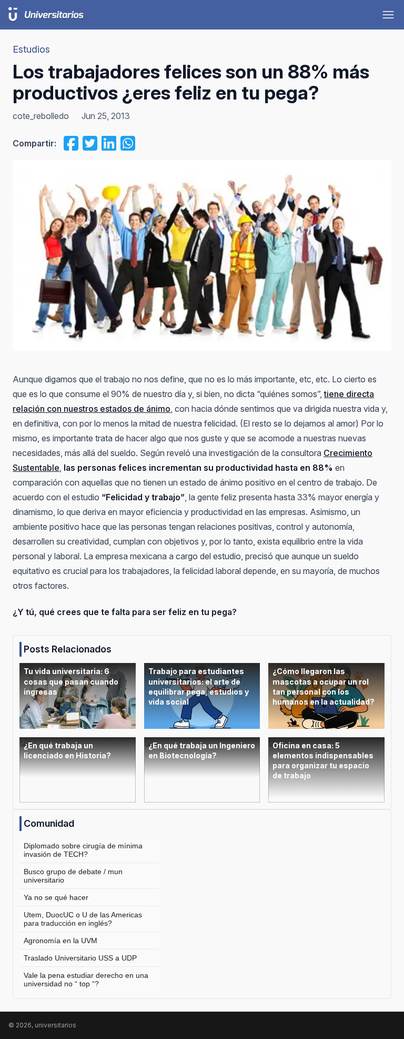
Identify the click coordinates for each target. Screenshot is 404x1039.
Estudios (31, 49)
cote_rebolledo (41, 116)
